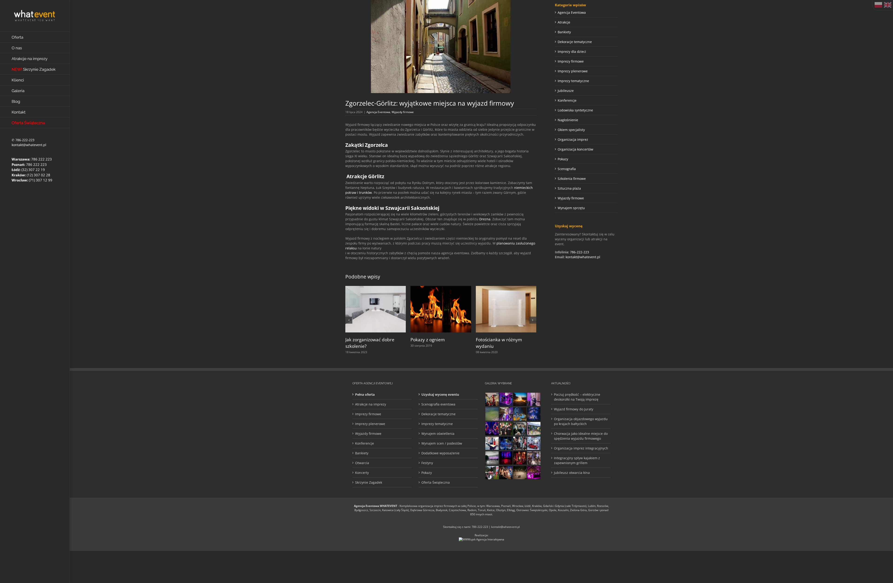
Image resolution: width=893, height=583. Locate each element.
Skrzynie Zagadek (368, 482)
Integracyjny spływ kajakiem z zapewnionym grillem (577, 460)
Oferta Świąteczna (435, 482)
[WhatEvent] (506, 428)
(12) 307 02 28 (38, 175)
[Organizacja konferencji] (534, 399)
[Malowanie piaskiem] (492, 443)
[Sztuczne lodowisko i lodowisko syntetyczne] (520, 472)
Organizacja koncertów (575, 149)
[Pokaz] (520, 458)
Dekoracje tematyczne (575, 42)
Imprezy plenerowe (573, 71)
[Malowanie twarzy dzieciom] (506, 414)
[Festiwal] (492, 428)
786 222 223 (41, 159)
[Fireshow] (520, 399)
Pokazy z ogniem (427, 340)
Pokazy (563, 159)
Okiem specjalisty (571, 129)
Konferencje (567, 100)
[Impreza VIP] (534, 443)
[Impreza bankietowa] (534, 472)
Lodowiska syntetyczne (575, 110)
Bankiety (564, 32)
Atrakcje (564, 22)
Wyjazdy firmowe (403, 112)
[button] (348, 320)
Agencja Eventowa (378, 112)
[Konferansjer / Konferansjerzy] (520, 443)
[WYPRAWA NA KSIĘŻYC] (520, 414)
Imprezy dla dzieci (572, 51)
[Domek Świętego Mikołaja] (492, 399)
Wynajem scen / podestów (441, 443)
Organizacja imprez (573, 139)
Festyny (427, 463)
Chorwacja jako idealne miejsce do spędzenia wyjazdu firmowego (581, 436)
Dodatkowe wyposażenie (440, 453)
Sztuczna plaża (569, 188)
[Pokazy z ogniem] (440, 288)
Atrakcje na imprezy (370, 404)
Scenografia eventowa (438, 404)
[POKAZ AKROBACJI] (506, 399)
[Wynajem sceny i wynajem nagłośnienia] (506, 458)
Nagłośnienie (568, 120)
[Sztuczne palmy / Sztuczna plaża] (534, 428)
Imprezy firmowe (571, 61)
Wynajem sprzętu (571, 208)
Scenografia (567, 169)
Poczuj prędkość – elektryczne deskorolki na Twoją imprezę (577, 397)
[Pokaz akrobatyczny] (534, 414)
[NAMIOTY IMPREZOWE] (492, 458)
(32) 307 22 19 (33, 169)
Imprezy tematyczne (573, 81)
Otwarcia (362, 463)
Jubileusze (566, 90)
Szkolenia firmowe (572, 178)
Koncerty (362, 472)
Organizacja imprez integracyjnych (581, 448)
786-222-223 (24, 140)
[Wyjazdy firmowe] (506, 472)
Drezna (484, 219)
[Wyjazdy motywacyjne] (520, 428)
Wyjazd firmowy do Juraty (573, 409)
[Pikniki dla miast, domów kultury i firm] (492, 472)
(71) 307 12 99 (40, 180)
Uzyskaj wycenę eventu (440, 394)
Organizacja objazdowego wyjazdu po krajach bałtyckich (581, 421)
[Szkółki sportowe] (492, 414)
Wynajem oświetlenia (437, 433)
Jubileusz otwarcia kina (572, 472)
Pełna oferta (365, 394)
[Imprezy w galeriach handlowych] (534, 458)
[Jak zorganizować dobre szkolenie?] (375, 288)
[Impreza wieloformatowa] (506, 443)
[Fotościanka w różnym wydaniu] (506, 288)
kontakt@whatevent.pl (29, 145)
